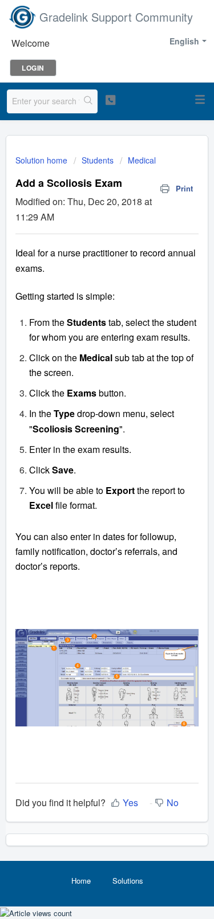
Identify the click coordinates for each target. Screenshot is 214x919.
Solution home (42, 160)
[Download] (86, 455)
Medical (142, 160)
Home (81, 880)
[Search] (88, 101)
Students (98, 160)
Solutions (127, 880)
